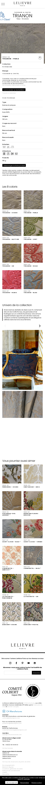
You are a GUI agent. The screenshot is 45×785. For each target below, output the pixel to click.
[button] (11, 201)
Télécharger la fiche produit (14, 165)
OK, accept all (11, 783)
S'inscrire (36, 673)
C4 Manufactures (29, 703)
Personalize (24, 783)
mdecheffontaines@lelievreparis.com (14, 730)
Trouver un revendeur (9, 93)
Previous (5, 326)
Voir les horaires (7, 748)
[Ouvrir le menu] (5, 4)
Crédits (4, 772)
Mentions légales (8, 767)
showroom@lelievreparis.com (12, 723)
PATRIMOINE (7, 67)
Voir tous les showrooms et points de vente (16, 762)
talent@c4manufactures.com (12, 735)
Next (40, 326)
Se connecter (6, 85)
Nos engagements (8, 765)
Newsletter (5, 774)
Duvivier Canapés (13, 707)
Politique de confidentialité (11, 771)
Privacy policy (37, 783)
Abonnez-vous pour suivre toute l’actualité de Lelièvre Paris (22, 668)
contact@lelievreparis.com (11, 718)
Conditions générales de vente (12, 769)
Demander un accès (19, 85)
